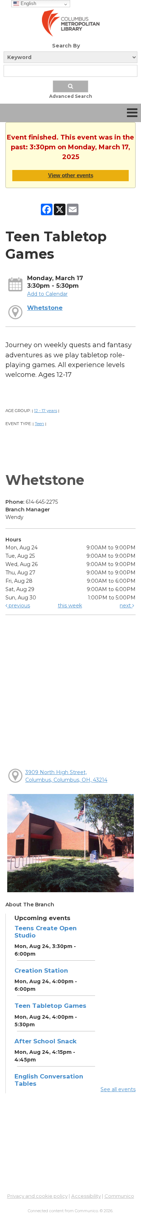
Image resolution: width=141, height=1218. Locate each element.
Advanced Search (70, 96)
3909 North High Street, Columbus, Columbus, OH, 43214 (66, 776)
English (27, 3)
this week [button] (70, 605)
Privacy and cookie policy (37, 1196)
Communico (119, 1196)
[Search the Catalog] (70, 86)
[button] (132, 113)
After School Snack (45, 1041)
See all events (118, 1089)
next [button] (126, 605)
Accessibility (86, 1196)
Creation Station (41, 970)
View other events (70, 175)
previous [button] (18, 605)
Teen (39, 423)
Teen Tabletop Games (50, 1005)
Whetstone (45, 307)
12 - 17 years (45, 410)
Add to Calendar (47, 294)
